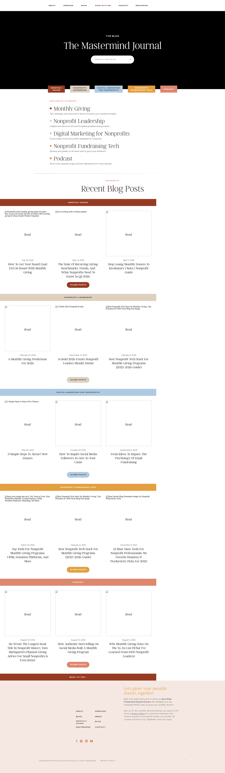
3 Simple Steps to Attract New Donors (28, 456)
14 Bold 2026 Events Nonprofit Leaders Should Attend (78, 361)
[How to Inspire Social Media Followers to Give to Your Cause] (78, 423)
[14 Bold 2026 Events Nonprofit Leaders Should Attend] (78, 328)
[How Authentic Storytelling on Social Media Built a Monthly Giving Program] (78, 613)
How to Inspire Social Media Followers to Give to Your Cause (78, 458)
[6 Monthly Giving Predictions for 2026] (27, 328)
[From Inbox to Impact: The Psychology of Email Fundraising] (128, 423)
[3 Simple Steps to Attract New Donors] (27, 423)
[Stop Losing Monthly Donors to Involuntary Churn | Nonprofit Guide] (128, 233)
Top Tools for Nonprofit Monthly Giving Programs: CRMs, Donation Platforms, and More (27, 555)
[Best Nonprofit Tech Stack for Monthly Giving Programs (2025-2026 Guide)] (128, 328)
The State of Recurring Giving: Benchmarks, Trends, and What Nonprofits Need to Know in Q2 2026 (78, 270)
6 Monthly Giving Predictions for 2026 (28, 361)
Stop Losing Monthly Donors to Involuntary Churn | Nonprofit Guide (128, 268)
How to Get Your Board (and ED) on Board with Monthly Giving (27, 268)
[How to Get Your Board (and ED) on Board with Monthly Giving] (27, 233)
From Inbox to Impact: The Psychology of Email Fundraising (129, 458)
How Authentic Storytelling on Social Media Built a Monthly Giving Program (78, 648)
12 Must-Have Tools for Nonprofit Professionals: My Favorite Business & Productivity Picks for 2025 (128, 555)
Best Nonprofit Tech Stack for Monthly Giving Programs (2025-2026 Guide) (129, 363)
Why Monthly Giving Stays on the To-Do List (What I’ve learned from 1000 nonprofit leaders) (129, 650)
